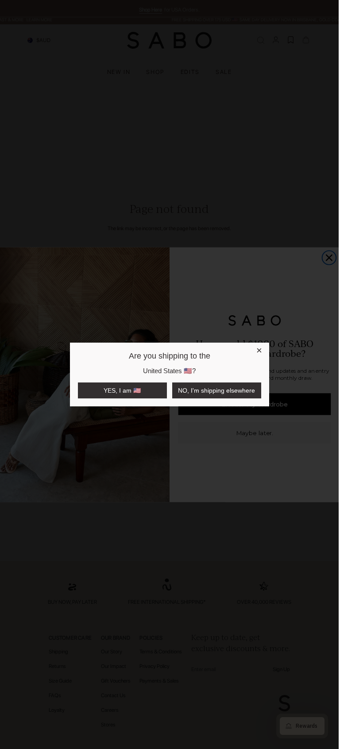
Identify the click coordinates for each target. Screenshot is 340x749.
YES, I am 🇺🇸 (122, 390)
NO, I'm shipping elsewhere (216, 390)
